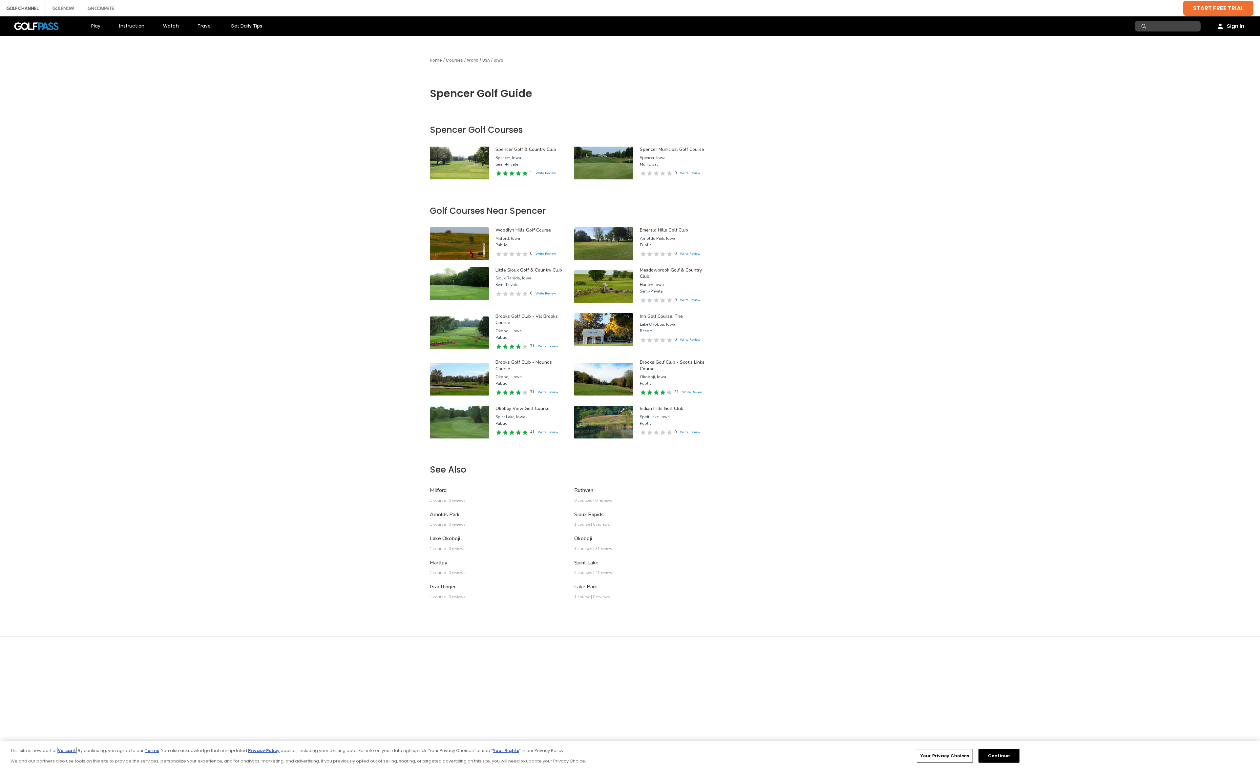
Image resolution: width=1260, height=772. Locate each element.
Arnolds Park (445, 514)
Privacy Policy (264, 750)
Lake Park (585, 586)
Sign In (1235, 26)
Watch (171, 26)
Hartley (438, 562)
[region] (630, 756)
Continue (999, 756)
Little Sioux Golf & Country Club (528, 270)
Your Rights (506, 750)
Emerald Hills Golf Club (664, 230)
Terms (152, 750)
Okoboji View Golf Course (522, 408)
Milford (438, 490)
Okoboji (583, 538)
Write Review (546, 173)
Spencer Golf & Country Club (525, 149)
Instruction (131, 26)
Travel (205, 26)
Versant (67, 750)
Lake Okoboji (445, 538)
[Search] (1145, 26)
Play (96, 26)
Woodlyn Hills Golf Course (523, 230)
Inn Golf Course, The (661, 316)
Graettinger (443, 586)
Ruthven (583, 490)
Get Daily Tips (246, 26)
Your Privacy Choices (944, 756)
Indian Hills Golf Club (661, 408)
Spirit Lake (586, 562)
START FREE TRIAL (1218, 8)
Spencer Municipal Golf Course (672, 149)
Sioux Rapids (589, 514)
